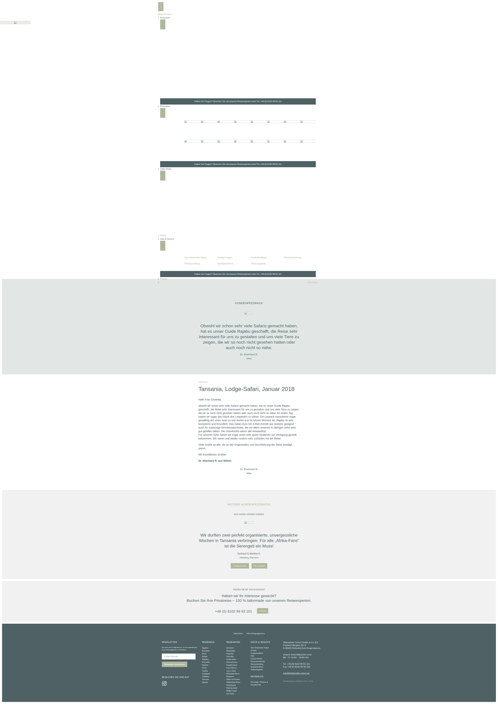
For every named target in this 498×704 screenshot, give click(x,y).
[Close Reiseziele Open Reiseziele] (162, 24)
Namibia (205, 665)
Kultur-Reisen (231, 668)
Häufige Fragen (225, 257)
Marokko (205, 659)
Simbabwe (206, 674)
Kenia (204, 654)
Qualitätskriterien (225, 264)
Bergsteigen (230, 651)
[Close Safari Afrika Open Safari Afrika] (162, 176)
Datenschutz (301, 681)
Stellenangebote (258, 264)
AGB (311, 681)
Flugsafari (230, 654)
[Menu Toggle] (160, 6)
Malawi (204, 656)
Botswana (205, 651)
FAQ (252, 656)
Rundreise (230, 677)
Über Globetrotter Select (195, 257)
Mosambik (206, 662)
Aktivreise (230, 648)
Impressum (288, 681)
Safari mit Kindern (233, 679)
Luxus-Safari (231, 671)
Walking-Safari (231, 688)
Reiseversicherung (292, 257)
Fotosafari (230, 656)
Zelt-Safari (230, 694)
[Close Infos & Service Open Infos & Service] (162, 246)
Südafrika (205, 677)
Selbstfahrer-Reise (233, 682)
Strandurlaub (231, 685)
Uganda (205, 682)
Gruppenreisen (231, 665)
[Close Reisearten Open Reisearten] (162, 113)
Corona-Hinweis (256, 659)
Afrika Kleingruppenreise (255, 633)
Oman (204, 668)
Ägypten (205, 648)
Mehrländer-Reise (232, 674)
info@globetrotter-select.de (296, 673)
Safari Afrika (238, 633)
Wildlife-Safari (231, 691)
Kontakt (254, 650)
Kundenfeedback (259, 257)
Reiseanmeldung (192, 264)
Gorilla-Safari (231, 659)
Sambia (205, 671)
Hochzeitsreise (231, 662)
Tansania (205, 679)
